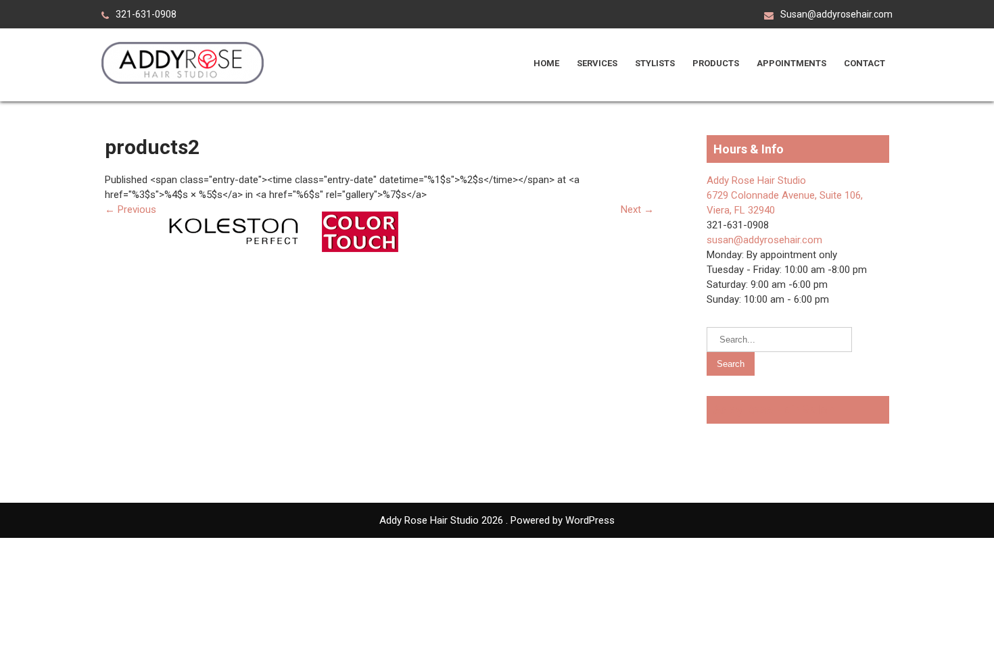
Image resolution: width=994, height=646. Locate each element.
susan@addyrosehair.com (764, 240)
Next (637, 209)
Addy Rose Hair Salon (773, 410)
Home (546, 63)
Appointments (791, 63)
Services (597, 63)
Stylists (655, 63)
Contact (864, 63)
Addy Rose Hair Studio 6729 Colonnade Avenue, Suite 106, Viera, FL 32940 (785, 195)
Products (715, 63)
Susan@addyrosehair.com (836, 14)
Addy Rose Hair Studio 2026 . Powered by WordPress (497, 520)
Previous (130, 209)
